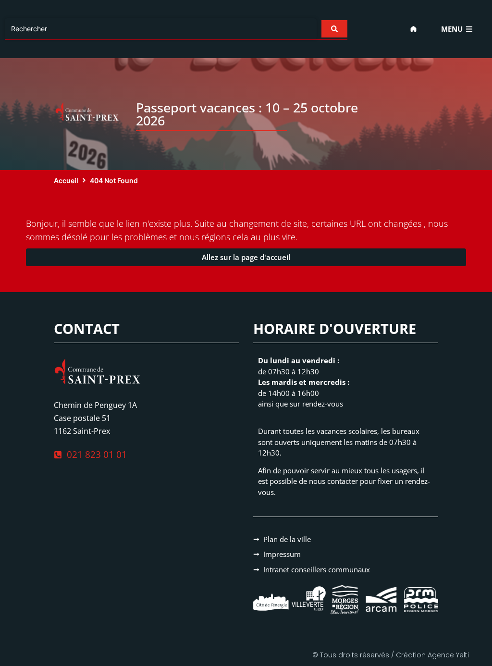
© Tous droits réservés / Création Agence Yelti (390, 655)
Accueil (66, 180)
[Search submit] (334, 28)
